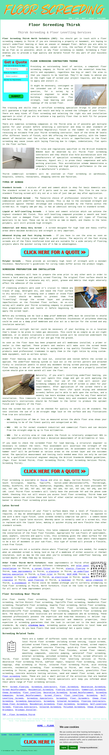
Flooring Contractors (67, 690)
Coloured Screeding (68, 701)
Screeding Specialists (40, 698)
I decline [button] (73, 747)
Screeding (92, 695)
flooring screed (22, 193)
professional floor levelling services (67, 659)
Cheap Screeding (11, 693)
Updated (29, 734)
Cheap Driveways (96, 707)
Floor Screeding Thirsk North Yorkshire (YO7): (30, 38)
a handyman (65, 580)
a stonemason (19, 583)
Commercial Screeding (93, 690)
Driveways (7, 710)
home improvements (22, 571)
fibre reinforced (34, 241)
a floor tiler (45, 574)
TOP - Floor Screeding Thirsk (18, 715)
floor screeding (77, 494)
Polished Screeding (74, 707)
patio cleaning (94, 580)
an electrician (60, 577)
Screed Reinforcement (14, 690)
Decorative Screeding (93, 687)
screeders (31, 174)
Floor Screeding (69, 687)
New (23, 734)
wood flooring (36, 580)
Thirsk (43, 480)
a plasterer (52, 571)
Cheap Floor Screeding (14, 704)
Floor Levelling (32, 693)
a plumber (32, 577)
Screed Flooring (19, 687)
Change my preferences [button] (88, 747)
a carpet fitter (41, 569)
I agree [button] (63, 747)
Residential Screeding (41, 690)
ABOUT (84, 18)
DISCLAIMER (101, 18)
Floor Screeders (79, 698)
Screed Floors (53, 695)
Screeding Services (41, 734)
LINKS (77, 18)
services (79, 497)
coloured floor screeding (64, 665)
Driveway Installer (25, 710)
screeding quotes (56, 625)
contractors (42, 155)
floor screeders (33, 492)
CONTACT (91, 18)
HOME (70, 18)
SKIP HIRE (72, 574)
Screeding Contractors (44, 687)
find (12, 599)
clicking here (36, 625)
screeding (31, 124)
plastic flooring (75, 569)
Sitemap (4, 734)
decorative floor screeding (18, 662)
